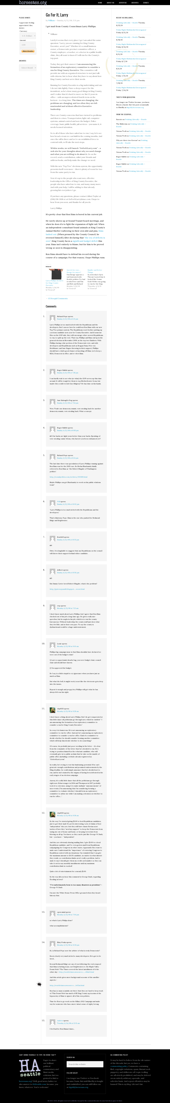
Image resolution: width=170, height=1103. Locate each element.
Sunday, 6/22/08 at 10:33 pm (68, 540)
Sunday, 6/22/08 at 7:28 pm (67, 373)
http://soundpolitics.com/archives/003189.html (68, 477)
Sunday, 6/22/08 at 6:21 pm (67, 319)
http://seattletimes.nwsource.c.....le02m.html (67, 985)
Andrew (60, 1021)
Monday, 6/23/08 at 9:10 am (68, 646)
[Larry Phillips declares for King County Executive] (55, 274)
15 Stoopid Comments (58, 298)
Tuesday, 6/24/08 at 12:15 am (68, 1023)
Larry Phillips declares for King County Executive (54, 283)
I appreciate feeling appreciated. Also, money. (26, 25)
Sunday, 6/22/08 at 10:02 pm (68, 504)
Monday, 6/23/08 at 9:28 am (68, 711)
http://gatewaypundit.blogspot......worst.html (67, 589)
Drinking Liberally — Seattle (127, 23)
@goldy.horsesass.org (135, 107)
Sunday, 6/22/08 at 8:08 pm (68, 430)
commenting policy (118, 1066)
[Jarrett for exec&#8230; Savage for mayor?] (77, 279)
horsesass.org (25, 1081)
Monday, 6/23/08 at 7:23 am (67, 608)
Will (58, 501)
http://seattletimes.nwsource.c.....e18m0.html (76, 972)
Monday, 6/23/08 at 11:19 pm (68, 945)
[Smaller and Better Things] (98, 279)
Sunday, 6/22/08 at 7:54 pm (67, 403)
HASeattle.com (39, 1084)
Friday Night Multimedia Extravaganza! (131, 30)
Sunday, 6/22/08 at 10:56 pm (68, 573)
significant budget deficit (85, 241)
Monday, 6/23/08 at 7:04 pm (68, 915)
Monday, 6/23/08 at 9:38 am (68, 815)
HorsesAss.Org (37, 3)
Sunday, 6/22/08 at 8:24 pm (67, 458)
